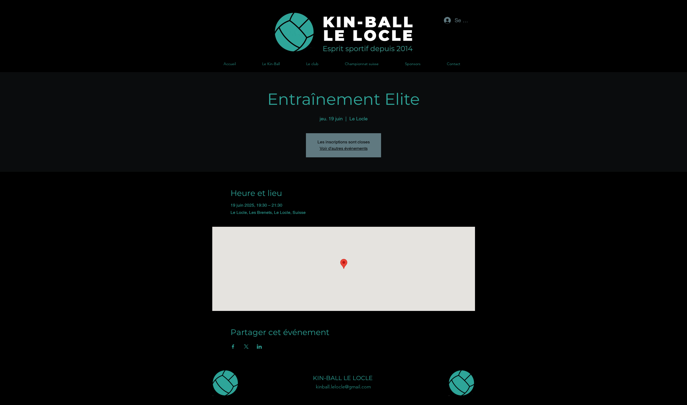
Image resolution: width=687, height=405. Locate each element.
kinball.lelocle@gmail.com (343, 387)
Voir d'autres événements (344, 148)
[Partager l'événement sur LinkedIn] (259, 346)
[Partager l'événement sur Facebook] (233, 346)
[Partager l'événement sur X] (246, 346)
